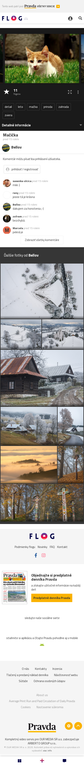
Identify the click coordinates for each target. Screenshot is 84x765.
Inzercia (57, 669)
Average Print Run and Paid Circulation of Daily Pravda (42, 701)
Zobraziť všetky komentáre (42, 240)
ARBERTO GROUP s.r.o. (42, 743)
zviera (8, 115)
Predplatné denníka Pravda (51, 598)
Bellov (17, 205)
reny (15, 193)
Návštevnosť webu (66, 675)
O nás (25, 669)
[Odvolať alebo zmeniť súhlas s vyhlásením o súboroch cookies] (69, 726)
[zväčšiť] (70, 92)
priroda (48, 107)
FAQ (52, 547)
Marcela (18, 228)
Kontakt (62, 547)
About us (42, 695)
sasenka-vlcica (22, 181)
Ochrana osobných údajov (49, 681)
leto (20, 107)
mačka (33, 107)
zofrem (17, 216)
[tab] (42, 123)
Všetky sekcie (46, 6)
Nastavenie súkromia (50, 707)
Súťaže (23, 681)
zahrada (63, 107)
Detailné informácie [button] (16, 125)
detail (8, 107)
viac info (47, 750)
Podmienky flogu (25, 547)
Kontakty (41, 669)
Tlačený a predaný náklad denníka (27, 675)
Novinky (42, 547)
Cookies (26, 707)
